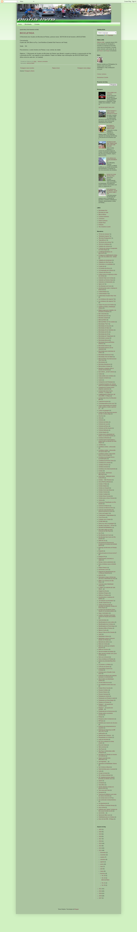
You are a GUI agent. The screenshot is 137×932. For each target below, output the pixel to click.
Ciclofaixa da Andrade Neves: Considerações (107, 457)
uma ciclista (102, 807)
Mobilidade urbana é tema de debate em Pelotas (107, 639)
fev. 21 (104, 883)
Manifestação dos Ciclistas (106, 624)
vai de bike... (102, 813)
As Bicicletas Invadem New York (107, 295)
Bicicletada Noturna (104, 345)
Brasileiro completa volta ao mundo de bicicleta (106, 369)
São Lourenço (102, 747)
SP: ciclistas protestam (105, 775)
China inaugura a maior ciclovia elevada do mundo (112, 112)
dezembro (103, 852)
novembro (103, 855)
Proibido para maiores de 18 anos (108, 723)
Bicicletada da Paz (104, 332)
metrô (100, 634)
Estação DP (102, 556)
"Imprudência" (102, 240)
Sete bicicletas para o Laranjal (107, 769)
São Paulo (101, 749)
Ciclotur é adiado (103, 494)
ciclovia (101, 500)
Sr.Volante (101, 782)
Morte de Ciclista (103, 644)
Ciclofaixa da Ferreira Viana (106, 460)
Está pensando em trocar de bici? (108, 553)
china (100, 418)
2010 (100, 891)
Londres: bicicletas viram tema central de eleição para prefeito (107, 615)
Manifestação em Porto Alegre (107, 626)
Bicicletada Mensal (104, 340)
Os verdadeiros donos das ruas (107, 684)
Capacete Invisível (104, 401)
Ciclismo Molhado (103, 430)
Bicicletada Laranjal (104, 338)
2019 (100, 834)
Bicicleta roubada (103, 317)
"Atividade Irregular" (104, 236)
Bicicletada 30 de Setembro (106, 330)
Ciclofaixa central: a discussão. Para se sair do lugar (107, 454)
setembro (103, 859)
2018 (100, 836)
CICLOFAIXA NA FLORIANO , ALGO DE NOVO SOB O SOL (112, 191)
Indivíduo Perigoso (104, 593)
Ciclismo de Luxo (103, 424)
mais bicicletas (103, 620)
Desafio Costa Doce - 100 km (107, 525)
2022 (100, 829)
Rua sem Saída (103, 745)
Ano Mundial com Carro (105, 286)
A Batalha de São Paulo (105, 262)
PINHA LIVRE (101, 42)
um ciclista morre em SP (105, 798)
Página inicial (56, 68)
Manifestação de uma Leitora (106, 622)
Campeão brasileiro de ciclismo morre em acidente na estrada (107, 384)
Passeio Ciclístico (103, 690)
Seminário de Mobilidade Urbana (108, 763)
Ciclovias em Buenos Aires (106, 507)
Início (20, 24)
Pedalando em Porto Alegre (106, 700)
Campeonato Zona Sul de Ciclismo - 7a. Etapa (106, 391)
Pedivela (101, 224)
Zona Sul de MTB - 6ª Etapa (106, 819)
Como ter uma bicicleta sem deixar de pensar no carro (106, 510)
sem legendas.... (103, 761)
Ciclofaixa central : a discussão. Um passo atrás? (107, 451)
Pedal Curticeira (103, 220)
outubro (102, 857)
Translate (110, 35)
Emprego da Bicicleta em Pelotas (108, 547)
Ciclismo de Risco (103, 426)
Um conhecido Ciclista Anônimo (107, 800)
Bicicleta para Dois (104, 315)
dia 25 (100, 533)
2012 (100, 850)
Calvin (100, 380)
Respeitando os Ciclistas (105, 737)
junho (102, 864)
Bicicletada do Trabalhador (106, 336)
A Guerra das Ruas (104, 272)
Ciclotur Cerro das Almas (105, 490)
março (102, 871)
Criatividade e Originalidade (106, 515)
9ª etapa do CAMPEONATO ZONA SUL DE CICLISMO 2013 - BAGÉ (108, 256)
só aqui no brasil (103, 773)
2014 (100, 845)
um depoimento (103, 803)
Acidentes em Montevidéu (106, 282)
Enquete (101, 551)
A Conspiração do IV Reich (106, 270)
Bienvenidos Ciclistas (104, 366)
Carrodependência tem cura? (107, 403)
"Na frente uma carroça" (105, 242)
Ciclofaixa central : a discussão (107, 446)
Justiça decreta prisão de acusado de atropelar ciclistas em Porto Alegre (108, 606)
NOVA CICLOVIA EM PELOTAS (111, 175)
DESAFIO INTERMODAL (105, 527)
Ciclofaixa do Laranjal (105, 462)
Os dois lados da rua (104, 682)
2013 (100, 848)
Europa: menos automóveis (106, 562)
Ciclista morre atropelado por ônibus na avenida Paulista (106, 435)
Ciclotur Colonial (103, 492)
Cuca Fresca (102, 517)
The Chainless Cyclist (104, 226)
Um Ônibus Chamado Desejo (107, 805)
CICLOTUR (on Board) (105, 482)
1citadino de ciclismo (104, 246)
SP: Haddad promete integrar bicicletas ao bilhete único (107, 778)
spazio (100, 780)
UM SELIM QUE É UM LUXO (106, 107)
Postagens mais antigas (84, 68)
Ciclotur (101, 471)
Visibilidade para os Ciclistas (106, 817)
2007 (100, 898)
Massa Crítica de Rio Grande (106, 632)
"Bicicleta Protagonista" (105, 238)
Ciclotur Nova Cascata (105, 496)
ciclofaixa (101, 444)
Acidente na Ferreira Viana (106, 280)
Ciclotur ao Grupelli (104, 488)
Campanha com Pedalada (106, 382)
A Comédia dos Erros (104, 268)
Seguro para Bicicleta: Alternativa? (105, 758)
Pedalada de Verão (104, 696)
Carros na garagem (104, 410)
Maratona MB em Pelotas (105, 628)
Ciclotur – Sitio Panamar (105, 480)
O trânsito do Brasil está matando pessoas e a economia (108, 676)
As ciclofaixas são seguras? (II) (107, 301)
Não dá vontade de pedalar (106, 651)
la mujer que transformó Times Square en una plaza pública (107, 610)
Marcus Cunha (103, 630)
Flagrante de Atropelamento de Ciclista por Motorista (107, 572)
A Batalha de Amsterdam (105, 260)
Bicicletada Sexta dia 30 (105, 354)
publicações (102, 733)
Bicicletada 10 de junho (105, 326)
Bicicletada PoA (103, 210)
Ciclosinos (101, 218)
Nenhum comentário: (43, 61)
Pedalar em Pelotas (104, 702)
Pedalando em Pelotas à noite (107, 698)
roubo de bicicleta (103, 739)
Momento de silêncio (104, 642)
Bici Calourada (103, 313)
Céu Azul (101, 416)
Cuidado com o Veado (105, 519)
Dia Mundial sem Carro (105, 535)
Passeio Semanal (103, 694)
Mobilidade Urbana (104, 636)
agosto (102, 862)
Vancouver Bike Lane (104, 815)
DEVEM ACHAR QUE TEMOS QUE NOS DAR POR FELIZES (112, 144)
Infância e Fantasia (104, 595)
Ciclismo (101, 420)
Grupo (107, 50)
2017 (100, 838)
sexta (100, 771)
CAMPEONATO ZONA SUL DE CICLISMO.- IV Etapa (107, 395)
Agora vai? (102, 284)
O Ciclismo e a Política (105, 664)
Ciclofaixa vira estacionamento (107, 469)
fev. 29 (104, 875)
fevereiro (102, 873)
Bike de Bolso (102, 214)
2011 (100, 888)
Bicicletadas (102, 362)
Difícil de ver (102, 540)
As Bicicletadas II (103, 293)
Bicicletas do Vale (103, 212)
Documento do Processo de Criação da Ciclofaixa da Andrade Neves (108, 544)
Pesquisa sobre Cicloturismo (106, 719)
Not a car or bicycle (104, 657)
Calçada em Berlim (104, 378)
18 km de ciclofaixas (104, 244)
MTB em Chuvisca (104, 649)
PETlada (101, 721)
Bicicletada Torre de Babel (106, 356)
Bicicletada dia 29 (103, 334)
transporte (101, 792)
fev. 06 (104, 885)
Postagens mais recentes (27, 68)
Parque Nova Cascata (105, 688)
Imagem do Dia (103, 591)
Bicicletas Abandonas (104, 364)
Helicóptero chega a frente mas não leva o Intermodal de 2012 (107, 577)
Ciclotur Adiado (103, 486)
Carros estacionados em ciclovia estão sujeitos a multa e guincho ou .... (107, 407)
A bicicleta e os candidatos (106, 264)
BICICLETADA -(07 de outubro (107, 322)
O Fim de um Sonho (104, 666)
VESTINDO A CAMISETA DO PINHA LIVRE (111, 127)
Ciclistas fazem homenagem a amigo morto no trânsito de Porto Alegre (107, 441)
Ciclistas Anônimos (101, 74)
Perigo (100, 717)
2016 (100, 841)
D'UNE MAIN (102, 521)
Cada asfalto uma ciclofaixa (111, 93)
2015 (100, 843)
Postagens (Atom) (29, 71)
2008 (100, 896)
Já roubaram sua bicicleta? (106, 600)
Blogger (76, 909)
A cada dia (101, 266)
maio (101, 866)
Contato (37, 24)
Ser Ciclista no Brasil (104, 767)
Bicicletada (28, 24)
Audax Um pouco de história (106, 304)
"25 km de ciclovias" (104, 234)
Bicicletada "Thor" (103, 324)
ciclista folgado (103, 432)
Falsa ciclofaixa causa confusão (107, 564)
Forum (101, 50)
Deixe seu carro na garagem (106, 523)
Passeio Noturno (103, 692)
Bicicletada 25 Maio (104, 328)
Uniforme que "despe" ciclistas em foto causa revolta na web (108, 810)
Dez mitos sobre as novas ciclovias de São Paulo (106, 530)
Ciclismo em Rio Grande (105, 428)
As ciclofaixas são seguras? (106, 299)
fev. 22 (104, 878)
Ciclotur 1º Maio (103, 484)
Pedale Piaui (102, 222)
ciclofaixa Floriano (104, 464)
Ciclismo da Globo (104, 422)
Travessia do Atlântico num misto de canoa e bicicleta (107, 795)
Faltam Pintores (103, 567)
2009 (100, 893)
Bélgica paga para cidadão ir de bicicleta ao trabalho (107, 311)
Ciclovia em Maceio (104, 505)
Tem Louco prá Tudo (104, 790)
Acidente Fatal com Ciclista (106, 278)
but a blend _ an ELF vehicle (106, 372)
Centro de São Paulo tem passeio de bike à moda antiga (108, 413)
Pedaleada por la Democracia (107, 711)
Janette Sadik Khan (104, 602)
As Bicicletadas (103, 291)
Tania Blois (102, 784)
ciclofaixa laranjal (103, 466)
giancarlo (101, 575)
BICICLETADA (27, 33)
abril (101, 869)
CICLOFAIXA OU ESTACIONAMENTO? (112, 160)
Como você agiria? (104, 513)
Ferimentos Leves (103, 569)
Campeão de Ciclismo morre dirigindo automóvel (106, 388)
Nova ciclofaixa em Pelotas (106, 659)
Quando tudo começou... (105, 735)
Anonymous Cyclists (102, 77)
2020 (100, 831)
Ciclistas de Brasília (104, 437)
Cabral (100, 374)
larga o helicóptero (104, 613)
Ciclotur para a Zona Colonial (107, 498)
